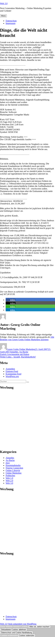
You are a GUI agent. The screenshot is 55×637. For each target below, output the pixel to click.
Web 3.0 (3, 3)
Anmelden (10, 369)
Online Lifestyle (13, 470)
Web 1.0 (9, 478)
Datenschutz (11, 21)
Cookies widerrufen (26, 635)
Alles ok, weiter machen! (39, 627)
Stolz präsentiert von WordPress (22, 624)
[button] (11, 300)
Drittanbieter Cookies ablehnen (13, 630)
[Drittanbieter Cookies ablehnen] (34, 633)
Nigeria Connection (14, 468)
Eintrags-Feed (12, 371)
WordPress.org (12, 376)
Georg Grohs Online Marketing (21, 349)
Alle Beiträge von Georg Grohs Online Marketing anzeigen (27, 338)
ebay (8, 463)
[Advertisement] (27, 419)
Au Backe (23, 352)
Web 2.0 (9, 480)
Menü (3, 16)
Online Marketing (13, 473)
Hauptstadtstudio (13, 465)
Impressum (10, 23)
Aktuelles (14, 352)
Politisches (10, 475)
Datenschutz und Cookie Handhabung (16, 633)
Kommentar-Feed (13, 374)
